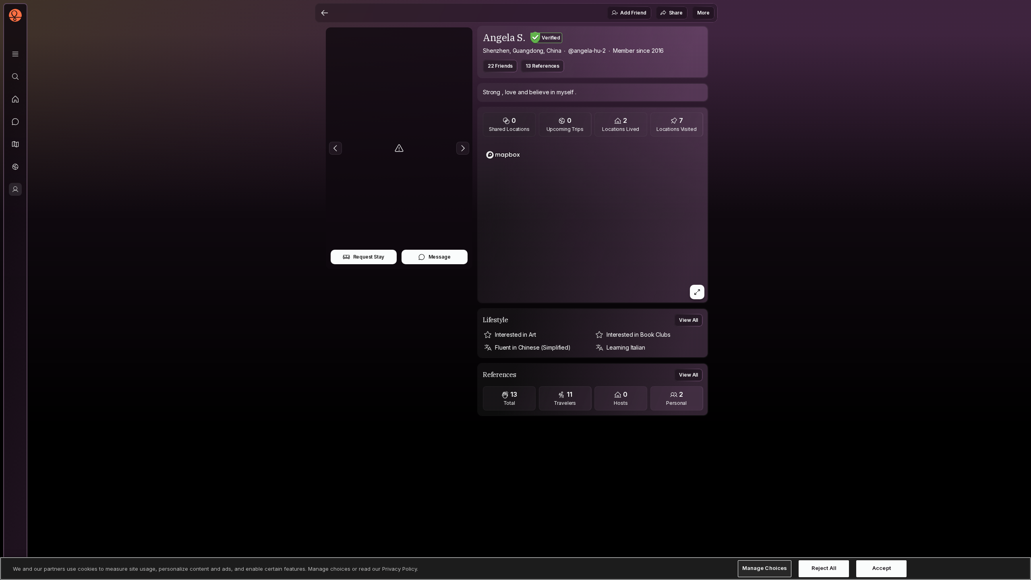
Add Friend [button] (633, 13)
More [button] (703, 13)
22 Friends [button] (500, 66)
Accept (881, 568)
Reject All (824, 568)
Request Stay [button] (368, 257)
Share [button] (676, 13)
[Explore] (15, 76)
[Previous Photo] (335, 148)
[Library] (15, 54)
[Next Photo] (462, 148)
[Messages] (15, 121)
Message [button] (440, 257)
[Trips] (15, 166)
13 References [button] (542, 66)
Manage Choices (764, 568)
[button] (15, 144)
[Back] (324, 12)
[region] (593, 222)
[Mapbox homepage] (503, 155)
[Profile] (15, 189)
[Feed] (15, 99)
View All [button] (688, 320)
